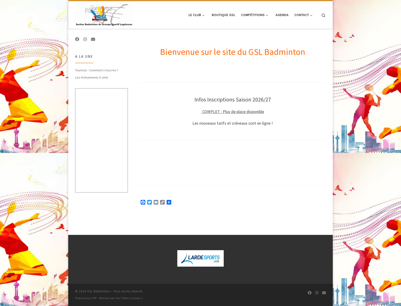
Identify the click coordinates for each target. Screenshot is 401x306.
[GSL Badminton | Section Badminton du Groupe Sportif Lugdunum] (104, 14)
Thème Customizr (132, 298)
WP (95, 298)
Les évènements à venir (91, 77)
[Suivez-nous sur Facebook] (77, 39)
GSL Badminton (98, 291)
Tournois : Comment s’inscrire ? (96, 70)
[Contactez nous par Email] (93, 39)
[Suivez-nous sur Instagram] (85, 39)
